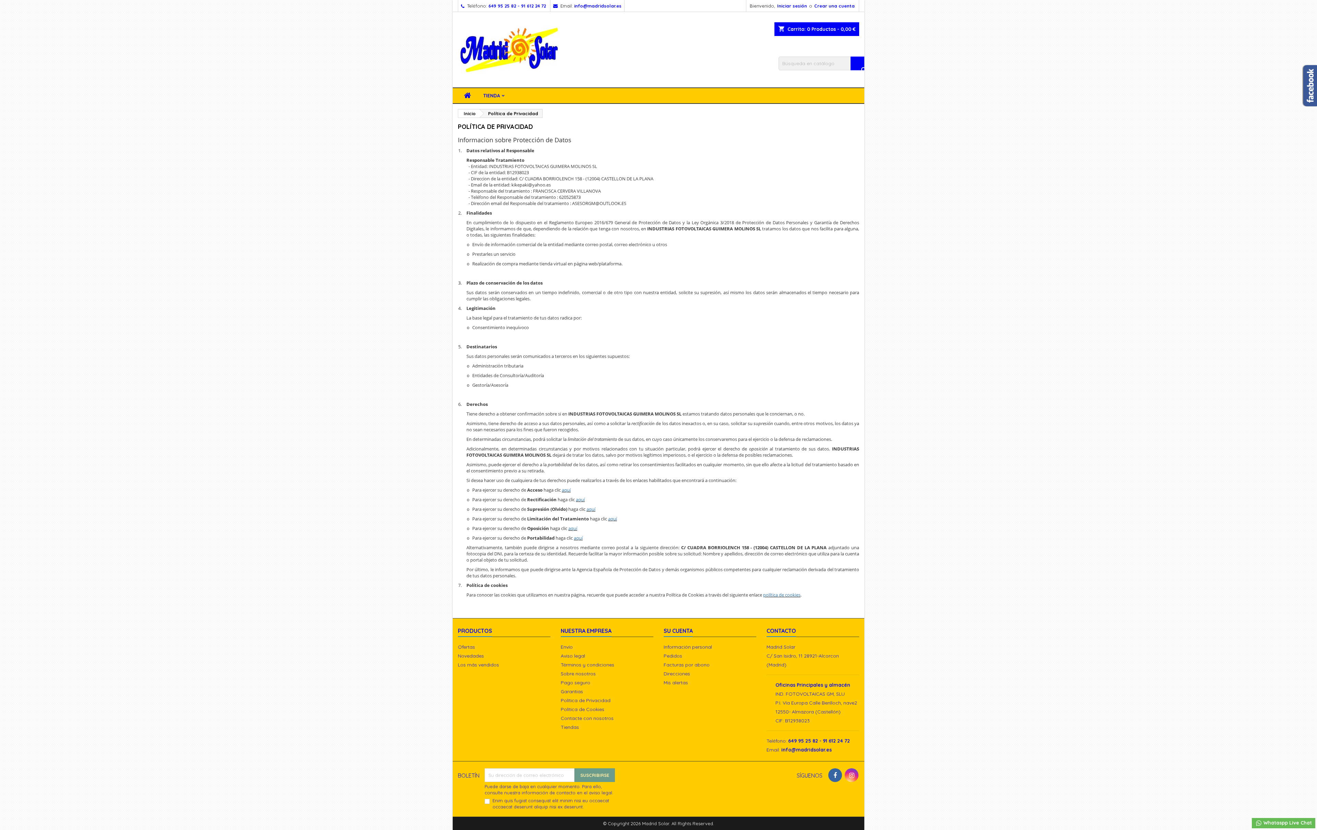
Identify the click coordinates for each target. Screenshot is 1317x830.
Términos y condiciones (587, 665)
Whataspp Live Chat (1287, 823)
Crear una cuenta (834, 6)
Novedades (471, 656)
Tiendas (570, 727)
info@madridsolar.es (597, 6)
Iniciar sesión (792, 6)
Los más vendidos (478, 665)
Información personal (688, 647)
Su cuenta (678, 630)
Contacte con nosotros (587, 718)
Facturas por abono (687, 665)
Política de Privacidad (585, 700)
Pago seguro (575, 682)
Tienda (491, 96)
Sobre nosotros (578, 674)
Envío (567, 647)
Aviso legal (573, 656)
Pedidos (673, 656)
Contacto (781, 630)
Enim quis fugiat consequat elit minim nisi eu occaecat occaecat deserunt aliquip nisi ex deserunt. (551, 803)
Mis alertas (676, 682)
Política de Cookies (582, 709)
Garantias (572, 691)
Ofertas (466, 647)
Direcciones (677, 674)
